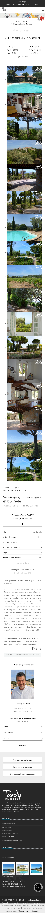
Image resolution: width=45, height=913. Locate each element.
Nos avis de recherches (22, 759)
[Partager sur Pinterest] (20, 31)
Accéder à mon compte (13, 5)
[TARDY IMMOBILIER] (22, 794)
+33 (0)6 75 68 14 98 (22, 709)
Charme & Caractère (8, 837)
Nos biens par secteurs (8, 823)
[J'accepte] (35, 911)
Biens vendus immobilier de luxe (12, 840)
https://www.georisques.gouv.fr (25, 644)
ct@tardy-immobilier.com (22, 711)
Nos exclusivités (7, 830)
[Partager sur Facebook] (14, 31)
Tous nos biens (6, 827)
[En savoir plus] (23, 911)
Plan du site (14, 903)
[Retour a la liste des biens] (3, 485)
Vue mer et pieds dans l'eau (10, 833)
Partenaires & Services (22, 766)
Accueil (5, 903)
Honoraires (26, 903)
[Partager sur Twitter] (17, 31)
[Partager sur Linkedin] (24, 31)
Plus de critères (22, 563)
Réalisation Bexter (34, 900)
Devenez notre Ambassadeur (22, 773)
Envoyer (22, 745)
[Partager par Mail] (27, 31)
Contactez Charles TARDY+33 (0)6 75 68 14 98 (23, 517)
